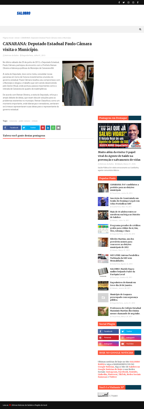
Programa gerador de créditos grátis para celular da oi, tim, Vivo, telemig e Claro (125, 228)
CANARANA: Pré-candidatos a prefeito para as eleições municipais (124, 187)
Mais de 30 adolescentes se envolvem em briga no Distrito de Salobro (125, 215)
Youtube (133, 372)
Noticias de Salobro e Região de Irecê (32, 405)
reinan (17, 38)
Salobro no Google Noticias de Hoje (119, 368)
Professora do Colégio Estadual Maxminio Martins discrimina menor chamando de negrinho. (125, 311)
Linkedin (102, 374)
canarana (13, 121)
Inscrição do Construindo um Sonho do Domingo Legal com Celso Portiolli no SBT (125, 201)
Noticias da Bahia (12, 55)
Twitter (113, 377)
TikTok (122, 374)
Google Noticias (106, 366)
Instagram (111, 372)
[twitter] (123, 2)
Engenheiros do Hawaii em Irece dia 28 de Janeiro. (123, 284)
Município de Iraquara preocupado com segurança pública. (124, 297)
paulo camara (24, 121)
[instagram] (128, 2)
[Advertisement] (119, 54)
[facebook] (119, 2)
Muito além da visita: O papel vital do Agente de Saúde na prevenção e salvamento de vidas (119, 156)
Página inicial (8, 38)
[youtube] (130, 343)
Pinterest (113, 374)
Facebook (123, 372)
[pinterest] (108, 337)
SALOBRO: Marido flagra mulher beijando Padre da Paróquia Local (122, 272)
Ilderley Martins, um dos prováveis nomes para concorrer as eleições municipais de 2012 (122, 243)
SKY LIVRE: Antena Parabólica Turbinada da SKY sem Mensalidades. (124, 258)
